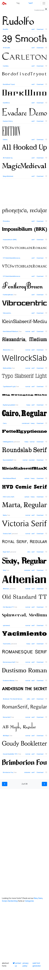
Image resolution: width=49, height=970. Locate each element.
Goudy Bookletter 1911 (10, 754)
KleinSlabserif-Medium (10, 331)
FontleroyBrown (8, 295)
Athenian (6, 589)
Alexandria (6, 350)
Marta (5, 515)
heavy (28, 405)
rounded (31, 460)
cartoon (26, 478)
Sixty (4, 570)
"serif (30, 3)
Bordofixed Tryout (9, 84)
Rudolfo (5, 29)
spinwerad (6, 625)
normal (27, 331)
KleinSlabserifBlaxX (9, 478)
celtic (28, 699)
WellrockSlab (7, 368)
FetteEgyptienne (8, 442)
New (36, 898)
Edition (5, 139)
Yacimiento (6, 644)
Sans (40, 898)
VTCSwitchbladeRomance (11, 258)
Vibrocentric (7, 313)
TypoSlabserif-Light (9, 386)
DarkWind (6, 103)
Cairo (4, 423)
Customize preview (40, 10)
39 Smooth (6, 48)
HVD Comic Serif (8, 497)
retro (28, 552)
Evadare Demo (8, 121)
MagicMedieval (8, 176)
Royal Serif (6, 552)
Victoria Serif (7, 533)
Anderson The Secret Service (12, 699)
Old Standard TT (8, 607)
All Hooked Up (7, 158)
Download (40, 29)
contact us (18, 964)
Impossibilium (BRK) (10, 239)
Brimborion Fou (8, 772)
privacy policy (25, 964)
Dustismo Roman (9, 680)
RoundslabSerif (8, 460)
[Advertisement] (24, 193)
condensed (25, 423)
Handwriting (13, 901)
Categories (29, 901)
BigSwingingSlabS (9, 405)
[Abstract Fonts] (4, 3)
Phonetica (6, 221)
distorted (27, 570)
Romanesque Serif (9, 662)
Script (4, 901)
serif (32, 29)
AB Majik (6, 736)
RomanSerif (7, 717)
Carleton (5, 66)
